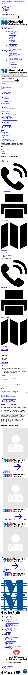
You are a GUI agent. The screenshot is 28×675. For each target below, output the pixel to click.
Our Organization (10, 621)
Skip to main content (5, 1)
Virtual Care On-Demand (9, 108)
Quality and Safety (10, 628)
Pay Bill (5, 3)
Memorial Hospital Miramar (9, 399)
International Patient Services (10, 120)
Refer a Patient (9, 643)
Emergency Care (7, 106)
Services (5, 29)
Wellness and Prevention (11, 619)
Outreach (8, 633)
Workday (8, 638)
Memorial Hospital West (8, 400)
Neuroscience (6, 94)
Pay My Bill (6, 122)
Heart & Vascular (7, 92)
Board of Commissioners (12, 625)
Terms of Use (6, 667)
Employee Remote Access (12, 637)
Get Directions (4, 250)
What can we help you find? (8, 14)
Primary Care (6, 98)
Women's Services (7, 101)
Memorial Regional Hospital (9, 401)
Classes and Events (7, 117)
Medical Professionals (11, 641)
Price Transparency (7, 127)
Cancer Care (6, 91)
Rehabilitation (6, 100)
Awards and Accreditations (12, 623)
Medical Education (10, 642)
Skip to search (22, 1)
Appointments (6, 27)
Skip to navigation (14, 1)
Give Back (7, 7)
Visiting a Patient (7, 113)
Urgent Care (6, 107)
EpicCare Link (9, 647)
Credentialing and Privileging (13, 646)
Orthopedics (6, 96)
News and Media (10, 617)
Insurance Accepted (7, 126)
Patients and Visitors (8, 50)
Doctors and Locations (8, 28)
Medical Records (7, 116)
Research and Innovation (12, 644)
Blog (4, 123)
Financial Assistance (8, 118)
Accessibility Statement (8, 664)
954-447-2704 (7, 191)
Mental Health (6, 93)
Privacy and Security (8, 666)
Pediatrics (5, 97)
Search (3, 83)
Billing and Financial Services (10, 114)
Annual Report (9, 624)
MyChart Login (8, 8)
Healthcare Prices (7, 6)
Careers (5, 5)
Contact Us (6, 668)
